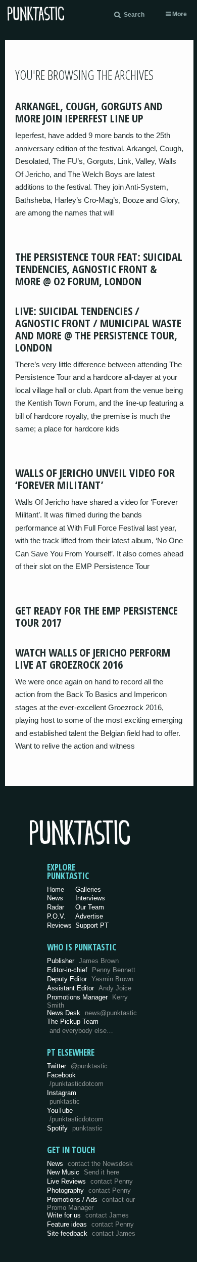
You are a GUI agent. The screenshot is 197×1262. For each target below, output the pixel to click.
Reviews (59, 925)
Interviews (90, 898)
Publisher (83, 961)
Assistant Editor (89, 988)
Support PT (92, 925)
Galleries (88, 889)
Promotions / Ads (91, 1203)
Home (55, 889)
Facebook (75, 1079)
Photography (89, 1190)
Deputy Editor (90, 979)
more (179, 14)
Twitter (77, 1066)
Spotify (75, 1128)
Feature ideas (90, 1224)
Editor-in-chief (91, 970)
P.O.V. (56, 916)
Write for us (88, 1215)
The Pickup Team (72, 1021)
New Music (83, 1172)
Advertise (89, 916)
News (55, 898)
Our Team (89, 907)
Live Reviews (90, 1181)
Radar (55, 907)
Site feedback (91, 1233)
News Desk (92, 1013)
